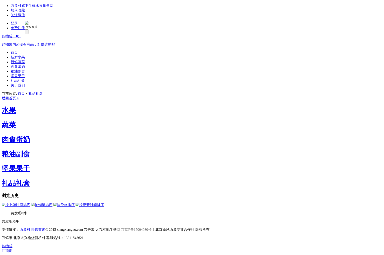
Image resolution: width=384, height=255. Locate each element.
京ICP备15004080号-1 (137, 229)
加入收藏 (18, 10)
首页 (14, 52)
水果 (9, 110)
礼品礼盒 (18, 80)
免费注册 (18, 28)
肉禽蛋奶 (18, 66)
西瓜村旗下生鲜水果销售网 (32, 6)
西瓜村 (25, 229)
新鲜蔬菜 (18, 62)
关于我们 (18, 85)
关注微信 (18, 15)
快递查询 (38, 229)
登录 (14, 23)
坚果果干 (18, 76)
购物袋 (7, 246)
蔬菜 (9, 125)
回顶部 (7, 251)
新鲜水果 (18, 57)
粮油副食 (18, 71)
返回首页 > (10, 98)
